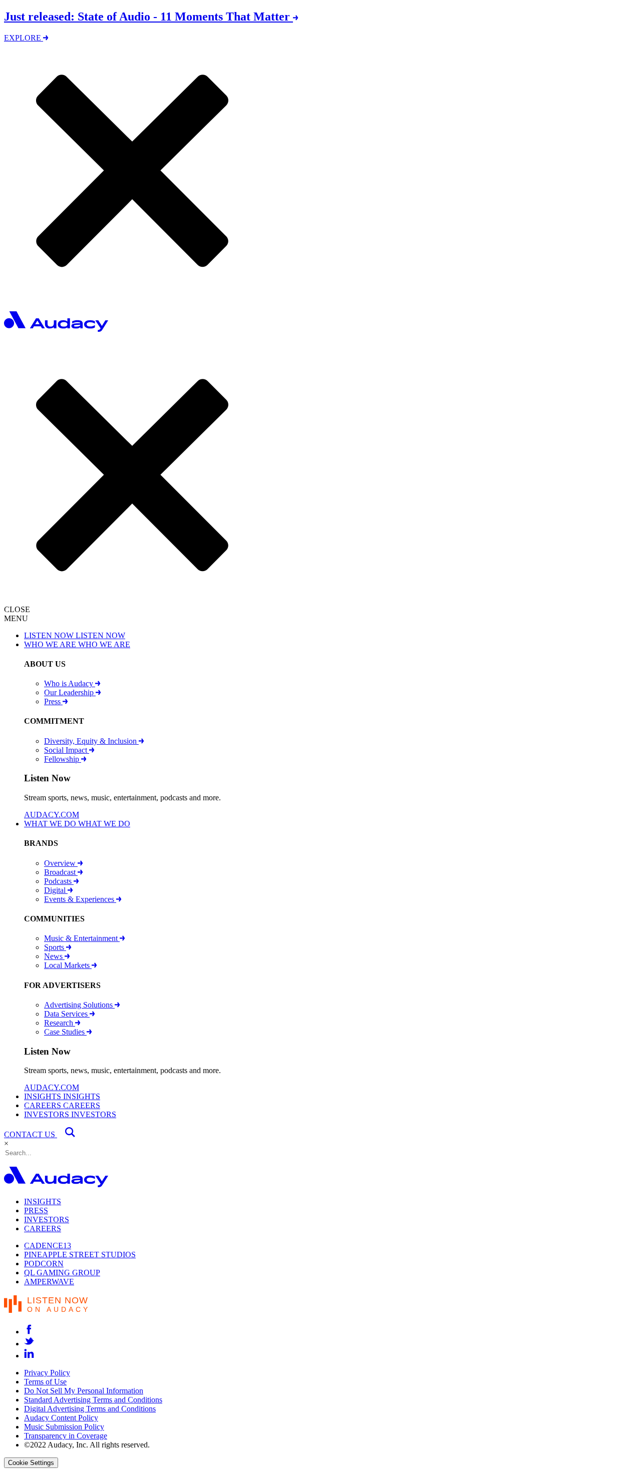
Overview (61, 863)
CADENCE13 (47, 1245)
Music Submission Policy (64, 1426)
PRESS (36, 1210)
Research (59, 1023)
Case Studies (65, 1032)
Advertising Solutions (79, 1005)
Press (53, 701)
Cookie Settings (31, 1462)
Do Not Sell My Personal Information (83, 1390)
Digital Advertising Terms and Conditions (90, 1408)
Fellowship (62, 759)
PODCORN (44, 1263)
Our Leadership (70, 692)
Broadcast (61, 872)
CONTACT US (30, 1134)
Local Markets (68, 965)
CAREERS (42, 1228)
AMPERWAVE (49, 1281)
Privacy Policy (47, 1372)
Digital (56, 890)
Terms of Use (45, 1381)
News (54, 956)
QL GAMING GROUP (62, 1272)
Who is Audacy (69, 683)
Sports (55, 947)
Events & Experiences (80, 899)
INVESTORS (46, 1219)
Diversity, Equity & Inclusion (91, 741)
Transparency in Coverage (65, 1435)
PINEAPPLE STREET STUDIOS (80, 1254)
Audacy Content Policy (61, 1417)
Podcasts (59, 881)
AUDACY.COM (51, 814)
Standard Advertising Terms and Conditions (93, 1399)
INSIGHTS (42, 1201)
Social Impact (66, 750)
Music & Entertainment (82, 938)
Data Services (67, 1014)
